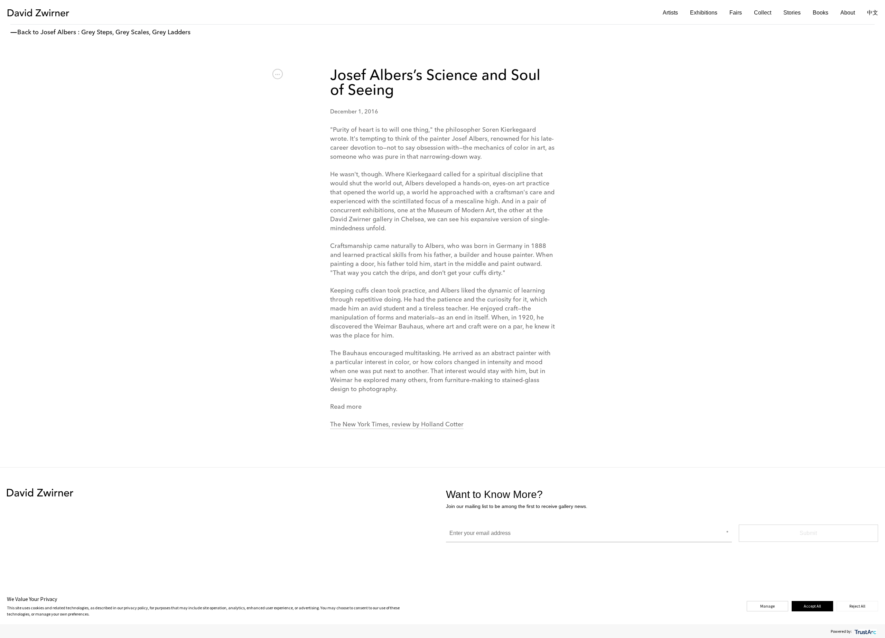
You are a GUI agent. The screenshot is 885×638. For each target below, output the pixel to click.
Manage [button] (767, 606)
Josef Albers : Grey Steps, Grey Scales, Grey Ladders (115, 32)
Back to (28, 32)
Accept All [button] (812, 606)
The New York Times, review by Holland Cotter (397, 425)
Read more (346, 407)
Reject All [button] (857, 606)
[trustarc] (865, 631)
